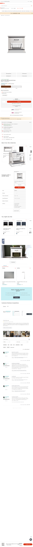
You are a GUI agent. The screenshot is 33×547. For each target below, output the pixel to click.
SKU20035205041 (7, 15)
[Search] (31, 5)
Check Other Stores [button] (11, 137)
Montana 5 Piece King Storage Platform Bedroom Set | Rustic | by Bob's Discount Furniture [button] (20, 379)
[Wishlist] (20, 8)
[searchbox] (15, 339)
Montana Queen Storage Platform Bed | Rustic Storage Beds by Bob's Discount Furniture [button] (20, 391)
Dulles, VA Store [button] (6, 137)
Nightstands (2, 15)
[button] (19, 13)
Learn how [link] (21, 545)
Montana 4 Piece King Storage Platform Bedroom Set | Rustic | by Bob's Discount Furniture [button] (20, 357)
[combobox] (6, 342)
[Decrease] (2, 101)
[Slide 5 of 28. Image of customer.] (20, 334)
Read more (19, 368)
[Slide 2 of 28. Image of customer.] (9, 334)
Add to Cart (28, 544)
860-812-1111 (8, 139)
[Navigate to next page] (20, 408)
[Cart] (22, 8)
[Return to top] (31, 537)
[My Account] (18, 8)
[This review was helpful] (27, 360)
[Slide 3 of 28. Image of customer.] (13, 334)
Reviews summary (11, 83)
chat (11, 139)
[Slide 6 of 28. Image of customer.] (24, 334)
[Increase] (5, 101)
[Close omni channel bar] (32, 13)
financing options (7, 1)
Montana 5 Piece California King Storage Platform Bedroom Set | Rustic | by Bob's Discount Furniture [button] (20, 370)
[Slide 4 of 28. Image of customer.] (17, 334)
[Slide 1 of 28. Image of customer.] (5, 334)
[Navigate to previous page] (12, 408)
